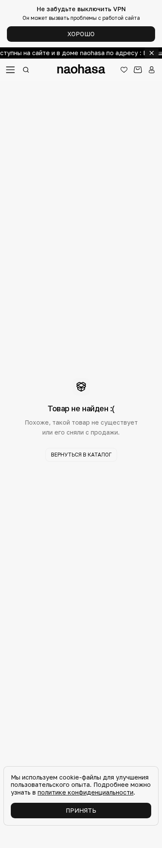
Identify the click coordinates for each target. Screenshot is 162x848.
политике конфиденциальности (85, 792)
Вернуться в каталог (81, 454)
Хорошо (81, 33)
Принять (81, 810)
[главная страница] (81, 70)
